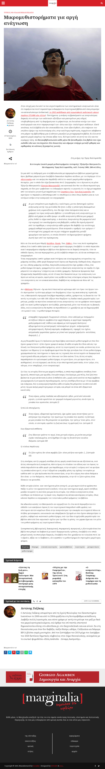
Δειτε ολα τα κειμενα (91, 601)
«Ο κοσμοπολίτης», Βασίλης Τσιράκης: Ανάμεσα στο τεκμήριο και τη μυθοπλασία (93, 575)
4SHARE (54, 766)
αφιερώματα (74, 736)
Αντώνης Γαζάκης (10, 122)
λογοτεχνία (80, 547)
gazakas (11, 125)
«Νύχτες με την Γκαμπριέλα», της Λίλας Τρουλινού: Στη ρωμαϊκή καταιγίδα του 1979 (59, 575)
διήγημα (35, 547)
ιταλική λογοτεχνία (49, 547)
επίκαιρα (74, 741)
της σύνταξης (30, 736)
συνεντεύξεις (30, 741)
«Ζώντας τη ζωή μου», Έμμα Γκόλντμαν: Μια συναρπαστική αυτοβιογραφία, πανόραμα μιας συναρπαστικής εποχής (26, 578)
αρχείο (74, 751)
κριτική (30, 746)
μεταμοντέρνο (93, 547)
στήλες (30, 751)
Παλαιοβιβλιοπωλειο (24, 12)
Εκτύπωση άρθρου (10, 150)
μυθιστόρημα (27, 551)
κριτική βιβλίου (66, 547)
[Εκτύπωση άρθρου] (10, 144)
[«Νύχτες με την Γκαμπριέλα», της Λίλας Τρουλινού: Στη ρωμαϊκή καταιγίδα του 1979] (45, 575)
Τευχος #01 (9, 12)
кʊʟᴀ (61, 766)
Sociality (36, 766)
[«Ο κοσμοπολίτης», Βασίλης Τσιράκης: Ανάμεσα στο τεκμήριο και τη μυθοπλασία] (78, 575)
